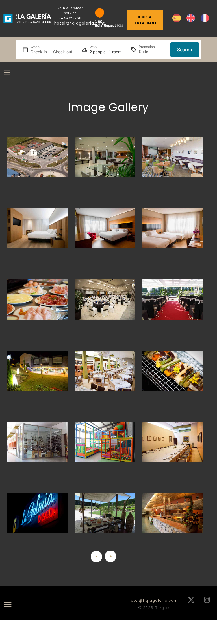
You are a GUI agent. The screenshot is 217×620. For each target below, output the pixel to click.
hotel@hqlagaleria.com (79, 23)
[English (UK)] (191, 18)
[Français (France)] (205, 18)
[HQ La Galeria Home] (27, 18)
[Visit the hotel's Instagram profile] (207, 600)
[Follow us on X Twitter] (191, 600)
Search (184, 49)
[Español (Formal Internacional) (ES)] (177, 18)
